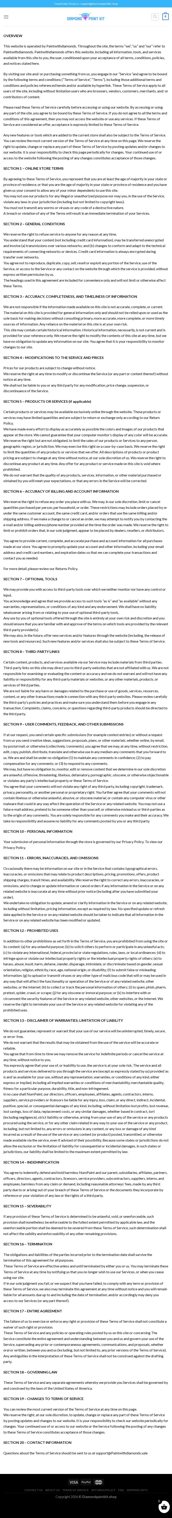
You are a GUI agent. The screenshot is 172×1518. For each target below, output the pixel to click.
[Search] (155, 16)
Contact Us (33, 1490)
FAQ (121, 1490)
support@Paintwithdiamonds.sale (122, 1453)
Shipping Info (137, 1490)
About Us (52, 1490)
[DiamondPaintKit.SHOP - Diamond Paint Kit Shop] (86, 16)
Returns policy (104, 1490)
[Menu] (6, 16)
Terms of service (75, 1490)
